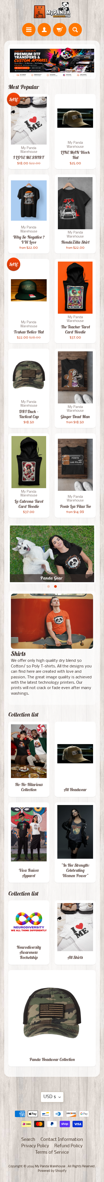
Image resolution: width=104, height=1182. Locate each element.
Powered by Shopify (52, 1171)
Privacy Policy (35, 1146)
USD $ (49, 1096)
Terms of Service (52, 1152)
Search (28, 1139)
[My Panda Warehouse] (52, 10)
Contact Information (62, 1139)
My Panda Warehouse (50, 1166)
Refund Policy (68, 1146)
